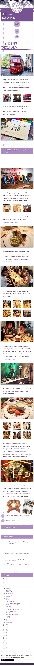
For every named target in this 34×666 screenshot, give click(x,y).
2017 (4, 582)
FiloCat (10, 14)
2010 (4, 629)
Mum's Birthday (11, 611)
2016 (4, 583)
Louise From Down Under (17, 515)
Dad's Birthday (10, 613)
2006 (4, 635)
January (8, 622)
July (7, 596)
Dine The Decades (12, 608)
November (8, 590)
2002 (4, 642)
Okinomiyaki (10, 601)
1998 (4, 647)
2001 (4, 643)
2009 (4, 630)
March (7, 619)
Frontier (9, 600)
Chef (10, 520)
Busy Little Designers (12, 614)
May (7, 616)
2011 (4, 627)
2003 (4, 640)
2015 (4, 585)
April (7, 617)
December (8, 588)
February (8, 621)
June (7, 598)
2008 (4, 632)
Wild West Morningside (13, 603)
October (8, 592)
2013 (4, 624)
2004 (4, 639)
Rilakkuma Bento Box (12, 605)
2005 (4, 637)
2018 (4, 580)
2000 (4, 645)
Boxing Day (24, 560)
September (9, 593)
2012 (4, 626)
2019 (4, 579)
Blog (3, 14)
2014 (4, 587)
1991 (4, 648)
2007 (4, 634)
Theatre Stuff (18, 150)
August (7, 595)
